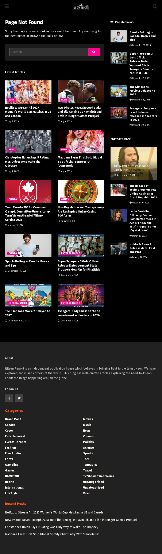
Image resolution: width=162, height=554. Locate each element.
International (14, 487)
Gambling (12, 465)
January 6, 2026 (67, 221)
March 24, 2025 (139, 236)
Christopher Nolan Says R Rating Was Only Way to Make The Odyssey (27, 162)
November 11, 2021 (125, 175)
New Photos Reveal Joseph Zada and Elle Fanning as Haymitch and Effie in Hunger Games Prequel (80, 112)
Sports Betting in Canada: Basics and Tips (143, 36)
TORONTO (90, 465)
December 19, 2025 (16, 271)
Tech (86, 459)
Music (87, 425)
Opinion (88, 436)
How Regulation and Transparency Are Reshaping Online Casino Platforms (81, 211)
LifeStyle (11, 493)
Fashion (10, 448)
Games (65, 199)
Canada (12, 199)
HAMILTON (12, 476)
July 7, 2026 (13, 121)
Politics (88, 442)
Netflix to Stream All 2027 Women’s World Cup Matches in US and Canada (28, 112)
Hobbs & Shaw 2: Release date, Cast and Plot (142, 248)
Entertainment (70, 253)
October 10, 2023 (140, 203)
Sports (88, 453)
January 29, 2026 (15, 225)
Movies (88, 419)
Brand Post (13, 419)
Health (9, 482)
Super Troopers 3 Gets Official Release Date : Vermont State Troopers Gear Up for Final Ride (79, 265)
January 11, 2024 (139, 257)
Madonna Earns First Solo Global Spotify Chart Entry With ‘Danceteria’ (80, 162)
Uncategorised (93, 482)
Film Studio (13, 453)
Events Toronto (16, 442)
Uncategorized (93, 487)
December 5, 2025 (69, 275)
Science (88, 448)
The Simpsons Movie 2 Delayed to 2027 (142, 90)
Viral (86, 493)
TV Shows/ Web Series (98, 476)
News (11, 100)
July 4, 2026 (66, 121)
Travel (87, 470)
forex (9, 459)
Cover (9, 430)
